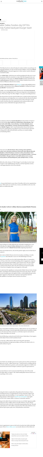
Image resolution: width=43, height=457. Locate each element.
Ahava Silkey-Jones (11, 426)
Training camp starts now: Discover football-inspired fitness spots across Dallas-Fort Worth (19, 435)
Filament (19, 84)
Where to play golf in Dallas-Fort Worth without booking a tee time (19, 444)
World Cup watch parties (21, 396)
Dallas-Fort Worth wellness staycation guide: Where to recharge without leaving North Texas (19, 439)
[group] (6, 63)
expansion (3, 256)
